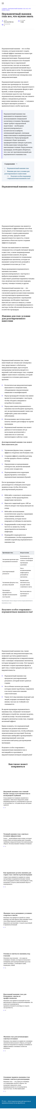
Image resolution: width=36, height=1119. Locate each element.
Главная (4, 8)
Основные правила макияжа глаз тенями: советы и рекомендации (16, 1078)
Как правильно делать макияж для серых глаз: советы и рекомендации (17, 874)
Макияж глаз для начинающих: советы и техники (15, 1038)
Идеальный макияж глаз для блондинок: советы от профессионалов (14, 996)
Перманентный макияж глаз (18, 168)
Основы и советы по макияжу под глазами (16, 955)
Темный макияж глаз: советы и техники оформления (15, 835)
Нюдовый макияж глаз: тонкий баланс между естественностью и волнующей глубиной (16, 793)
